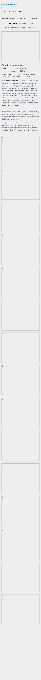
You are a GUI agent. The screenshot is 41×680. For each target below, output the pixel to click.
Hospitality (31, 27)
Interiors (22, 18)
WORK (21, 11)
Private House (12, 23)
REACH (7, 11)
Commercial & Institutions (15, 27)
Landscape (34, 18)
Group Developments (26, 23)
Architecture (8, 18)
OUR (14, 11)
